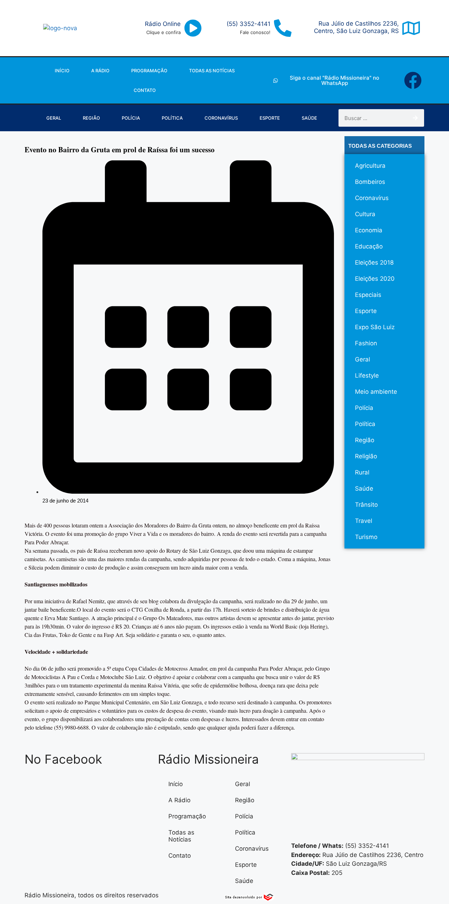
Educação (369, 246)
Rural (362, 472)
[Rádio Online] (193, 28)
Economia (368, 230)
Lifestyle (367, 375)
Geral (53, 118)
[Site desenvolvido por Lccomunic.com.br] (249, 899)
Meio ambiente (376, 391)
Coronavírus (221, 118)
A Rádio (100, 70)
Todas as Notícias (212, 70)
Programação (149, 70)
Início (62, 70)
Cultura (365, 214)
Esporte (270, 118)
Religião (366, 456)
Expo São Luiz (375, 327)
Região (91, 118)
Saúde (309, 118)
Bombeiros (370, 181)
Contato (145, 90)
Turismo (366, 536)
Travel (363, 520)
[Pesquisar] (415, 118)
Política (172, 118)
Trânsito (366, 504)
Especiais (368, 294)
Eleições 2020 (375, 278)
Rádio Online (163, 23)
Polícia (131, 118)
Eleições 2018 (374, 262)
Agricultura (370, 165)
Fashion (366, 343)
